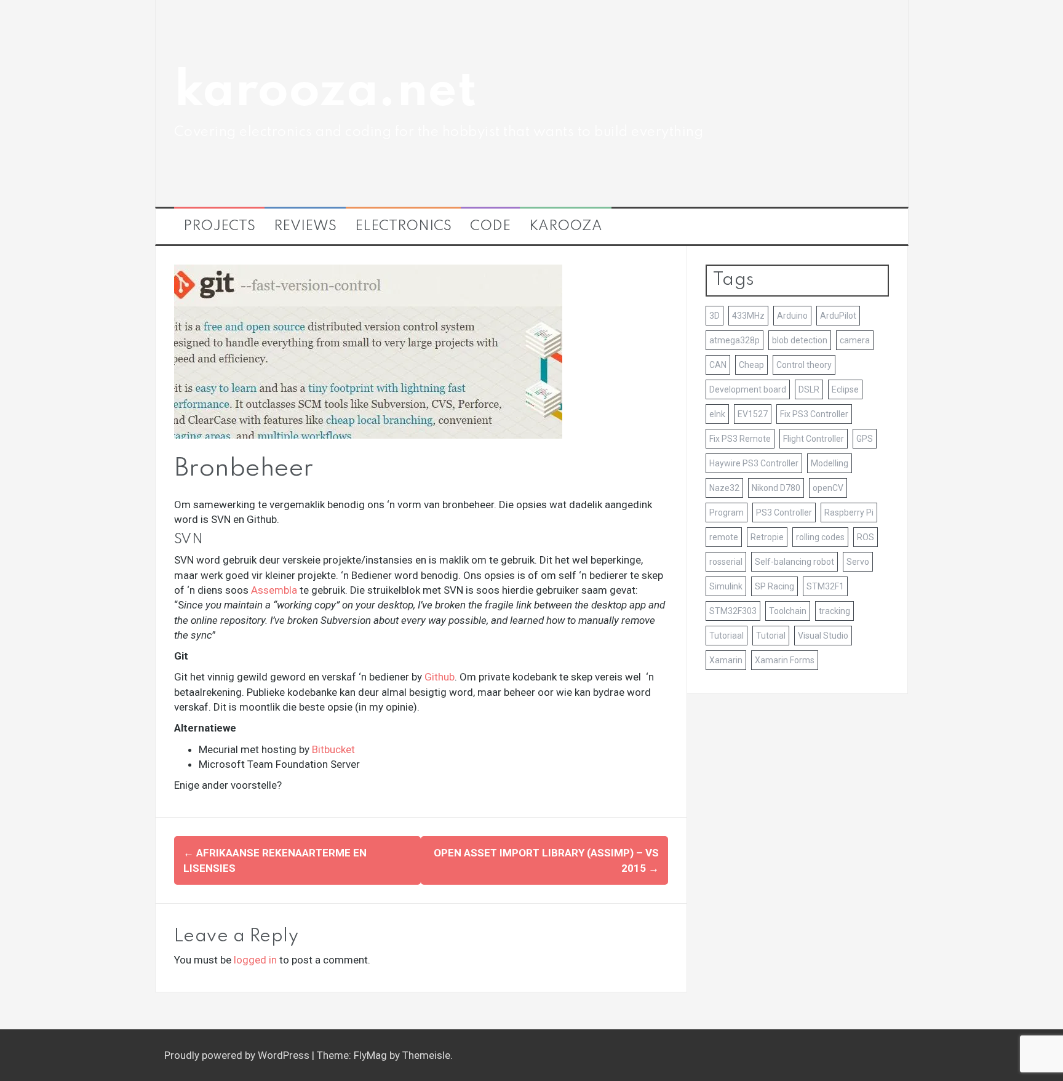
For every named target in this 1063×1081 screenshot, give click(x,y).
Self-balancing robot (794, 562)
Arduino (792, 316)
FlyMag (370, 1055)
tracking (834, 611)
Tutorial (771, 635)
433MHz (748, 316)
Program (726, 512)
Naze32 (724, 488)
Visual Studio (823, 635)
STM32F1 (825, 586)
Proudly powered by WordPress (238, 1055)
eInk (717, 414)
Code (490, 226)
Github (439, 677)
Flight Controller (813, 439)
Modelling (829, 463)
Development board (747, 389)
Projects (219, 226)
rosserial (726, 562)
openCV (828, 488)
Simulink (726, 586)
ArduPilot (838, 316)
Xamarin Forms (784, 660)
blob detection (799, 340)
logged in (255, 960)
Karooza (565, 226)
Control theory (804, 365)
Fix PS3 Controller (814, 414)
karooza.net (325, 92)
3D (714, 316)
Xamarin (726, 660)
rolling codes (820, 537)
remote (723, 537)
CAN (718, 365)
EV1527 (753, 414)
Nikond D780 (776, 488)
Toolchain (787, 611)
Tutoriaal (726, 635)
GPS (864, 439)
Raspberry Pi (849, 512)
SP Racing (774, 586)
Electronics (403, 226)
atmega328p (734, 340)
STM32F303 (733, 611)
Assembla (274, 590)
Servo (857, 562)
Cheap (751, 365)
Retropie (767, 537)
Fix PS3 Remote (740, 439)
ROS (865, 537)
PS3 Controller (784, 512)
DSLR (808, 389)
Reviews (305, 226)
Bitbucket (333, 749)
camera (855, 340)
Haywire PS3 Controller (753, 463)
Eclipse (845, 389)
